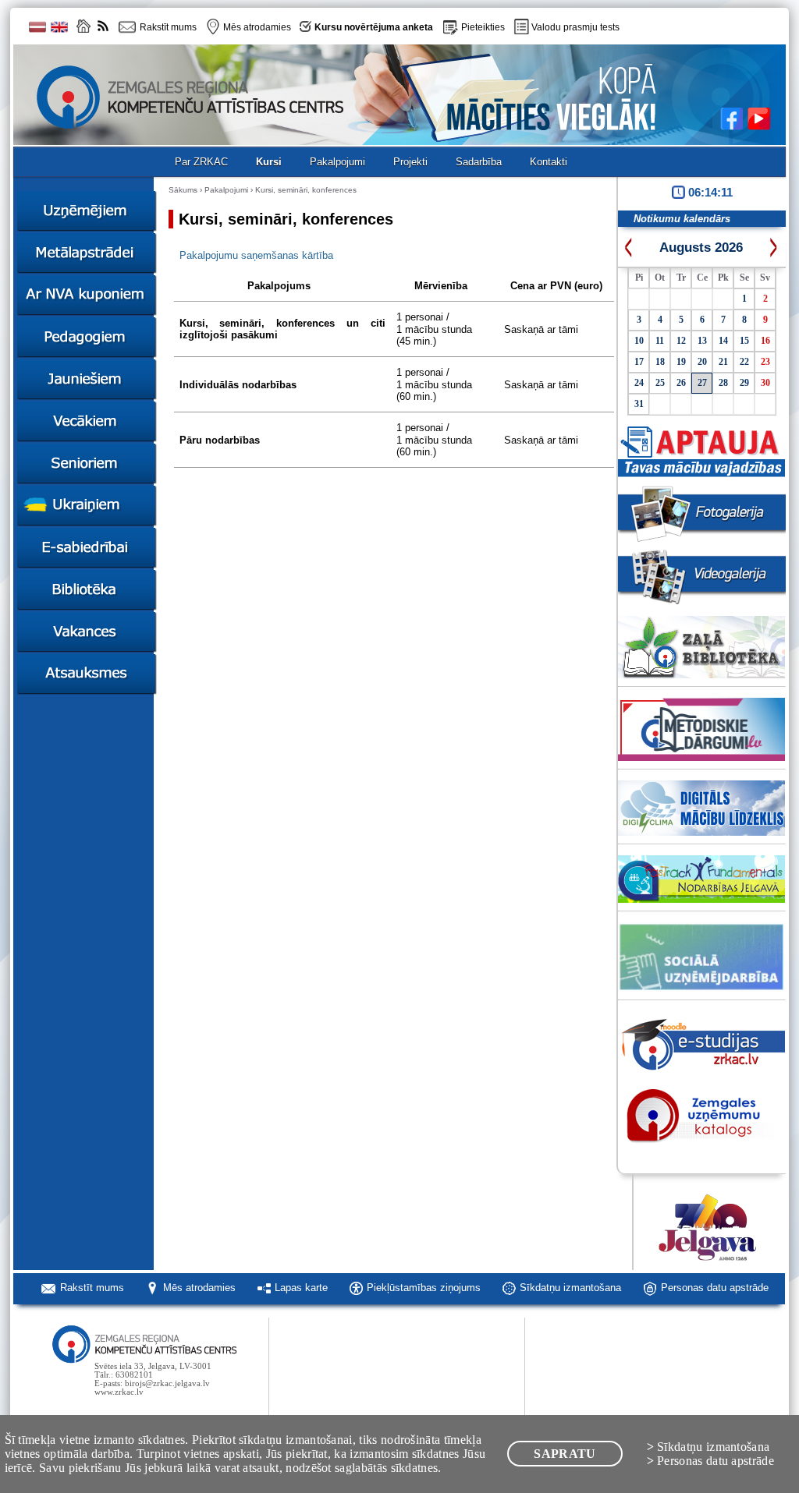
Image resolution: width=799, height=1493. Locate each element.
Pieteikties (483, 27)
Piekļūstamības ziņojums (424, 1287)
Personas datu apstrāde (715, 1287)
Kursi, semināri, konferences (306, 190)
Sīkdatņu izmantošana (570, 1287)
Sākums (183, 190)
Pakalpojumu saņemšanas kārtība (256, 255)
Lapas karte (301, 1287)
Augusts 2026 (701, 247)
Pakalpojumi (226, 190)
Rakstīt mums (92, 1287)
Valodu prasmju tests (575, 27)
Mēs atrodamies (199, 1287)
